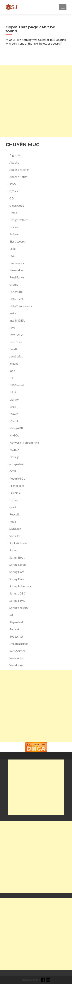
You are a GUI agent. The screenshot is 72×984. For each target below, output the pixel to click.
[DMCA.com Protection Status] (36, 746)
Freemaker (16, 270)
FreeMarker (17, 277)
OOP (12, 471)
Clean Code (16, 205)
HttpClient (16, 299)
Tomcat (14, 629)
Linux (12, 406)
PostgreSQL (17, 478)
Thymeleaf (16, 622)
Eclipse (13, 234)
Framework (16, 263)
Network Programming (24, 442)
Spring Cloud (17, 564)
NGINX (14, 449)
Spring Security (18, 607)
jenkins (13, 363)
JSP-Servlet (16, 385)
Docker (14, 227)
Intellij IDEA (17, 320)
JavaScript (16, 356)
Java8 (13, 349)
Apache (14, 162)
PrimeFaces (16, 485)
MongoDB (16, 428)
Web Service (17, 651)
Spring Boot (17, 557)
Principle (15, 492)
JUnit (12, 392)
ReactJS (14, 514)
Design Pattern (18, 220)
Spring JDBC (17, 593)
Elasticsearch (17, 241)
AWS (12, 184)
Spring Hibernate (20, 586)
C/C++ (13, 191)
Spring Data (16, 579)
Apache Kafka (18, 176)
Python (13, 500)
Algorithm (15, 155)
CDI (12, 198)
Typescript (16, 636)
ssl (11, 615)
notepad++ (16, 464)
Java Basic (16, 334)
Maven (13, 413)
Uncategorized (18, 643)
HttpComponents (20, 306)
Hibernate (16, 291)
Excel (12, 248)
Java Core (15, 342)
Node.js (14, 457)
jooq (12, 370)
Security (14, 536)
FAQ (12, 255)
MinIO (13, 421)
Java (12, 327)
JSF (11, 378)
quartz (13, 507)
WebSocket (17, 658)
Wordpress (16, 665)
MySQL (14, 435)
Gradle (13, 284)
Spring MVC (17, 600)
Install (13, 313)
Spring (13, 550)
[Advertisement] (36, 101)
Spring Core (16, 571)
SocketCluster (18, 543)
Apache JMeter (19, 169)
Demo (13, 212)
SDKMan (15, 528)
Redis (12, 521)
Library (14, 399)
